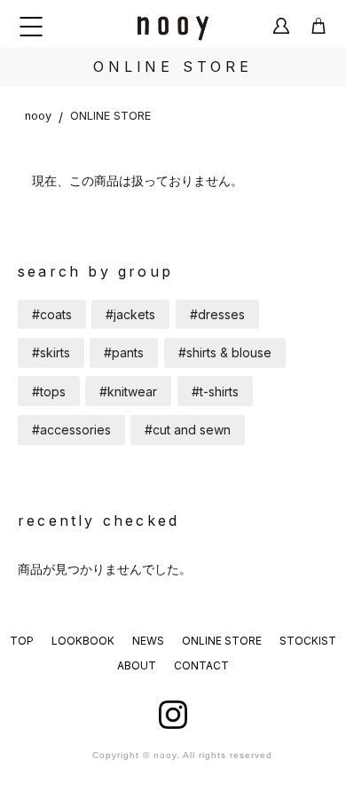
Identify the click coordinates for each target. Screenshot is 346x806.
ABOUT (136, 665)
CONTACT (201, 665)
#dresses (217, 314)
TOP (22, 640)
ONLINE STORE (110, 115)
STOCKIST (307, 640)
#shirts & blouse (224, 352)
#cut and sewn (188, 429)
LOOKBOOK (82, 640)
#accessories (71, 429)
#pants (124, 352)
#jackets (130, 314)
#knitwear (128, 391)
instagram (173, 714)
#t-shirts (215, 391)
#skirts (51, 352)
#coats (52, 314)
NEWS (148, 640)
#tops (49, 391)
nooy (38, 115)
